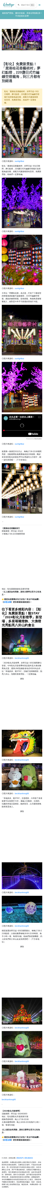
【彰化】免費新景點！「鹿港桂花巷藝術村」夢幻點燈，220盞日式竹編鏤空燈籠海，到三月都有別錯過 (21, 72)
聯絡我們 (20, 1158)
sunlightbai (19, 161)
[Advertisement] (22, 560)
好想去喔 (7, 602)
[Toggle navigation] (39, 5)
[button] (5, 39)
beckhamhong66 (22, 658)
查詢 (32, 5)
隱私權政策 (29, 1158)
